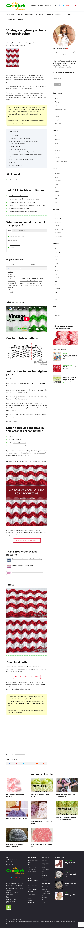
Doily (56, 184)
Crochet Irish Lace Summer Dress (70, 895)
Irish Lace (58, 123)
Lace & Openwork (60, 109)
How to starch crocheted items (19, 208)
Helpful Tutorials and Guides (20, 138)
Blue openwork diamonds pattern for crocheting (27, 559)
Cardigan (57, 252)
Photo (13, 162)
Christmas (58, 222)
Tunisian (57, 116)
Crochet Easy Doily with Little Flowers (70, 873)
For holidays (11, 19)
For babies (49, 14)
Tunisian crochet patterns (32, 890)
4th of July (58, 218)
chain (13, 436)
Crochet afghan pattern (19, 149)
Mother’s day (59, 229)
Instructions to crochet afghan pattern (24, 152)
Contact (48, 5)
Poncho (57, 150)
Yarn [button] (14, 230)
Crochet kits (13, 247)
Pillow (56, 191)
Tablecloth (58, 199)
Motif (56, 113)
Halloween (58, 215)
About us (33, 5)
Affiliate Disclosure (11, 860)
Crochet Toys (31, 902)
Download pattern (17, 165)
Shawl (57, 277)
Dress (56, 143)
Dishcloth (58, 181)
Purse (56, 270)
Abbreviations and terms (32, 861)
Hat (56, 147)
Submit (40, 5)
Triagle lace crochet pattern (69, 367)
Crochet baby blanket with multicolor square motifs (70, 356)
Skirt (56, 281)
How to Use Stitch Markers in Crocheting (22, 202)
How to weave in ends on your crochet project (24, 199)
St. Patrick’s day (59, 233)
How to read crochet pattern (18, 196)
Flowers (57, 188)
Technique (29, 14)
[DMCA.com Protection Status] (8, 909)
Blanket (57, 136)
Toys (56, 202)
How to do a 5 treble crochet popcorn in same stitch (66, 818)
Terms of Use (10, 862)
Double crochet (32, 869)
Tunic (56, 296)
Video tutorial (15, 146)
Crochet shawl (46, 893)
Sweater (57, 157)
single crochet (16, 439)
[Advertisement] (34, 59)
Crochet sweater (44, 896)
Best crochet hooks (15, 245)
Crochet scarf (46, 891)
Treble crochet (31, 871)
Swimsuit (57, 288)
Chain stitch (30, 865)
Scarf (56, 274)
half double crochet (19, 443)
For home (67, 14)
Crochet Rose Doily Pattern (70, 884)
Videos (20, 19)
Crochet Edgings (32, 880)
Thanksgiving (59, 236)
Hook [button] (9, 230)
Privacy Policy (10, 864)
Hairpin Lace (59, 120)
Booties (57, 139)
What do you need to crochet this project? (25, 141)
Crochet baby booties (46, 864)
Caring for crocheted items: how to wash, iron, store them (27, 205)
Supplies (19, 14)
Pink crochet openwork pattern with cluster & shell (27, 572)
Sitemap (8, 857)
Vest (56, 299)
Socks (56, 154)
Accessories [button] (22, 230)
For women (39, 14)
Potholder (58, 195)
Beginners (10, 14)
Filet (56, 105)
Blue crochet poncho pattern (16, 818)
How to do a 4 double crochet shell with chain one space (69, 379)
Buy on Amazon (20, 143)
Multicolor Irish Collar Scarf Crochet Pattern (65, 795)
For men (58, 14)
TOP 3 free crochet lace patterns (22, 159)
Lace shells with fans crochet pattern (23, 565)
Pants (56, 263)
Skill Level (14, 136)
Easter (57, 225)
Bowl (56, 177)
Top (56, 292)
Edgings (57, 102)
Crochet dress (46, 887)
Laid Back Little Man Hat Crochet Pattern (14, 845)
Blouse (57, 249)
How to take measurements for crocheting (23, 211)
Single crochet (31, 867)
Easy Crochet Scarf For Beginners (70, 863)
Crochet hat (45, 889)
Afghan (57, 98)
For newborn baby (61, 161)
